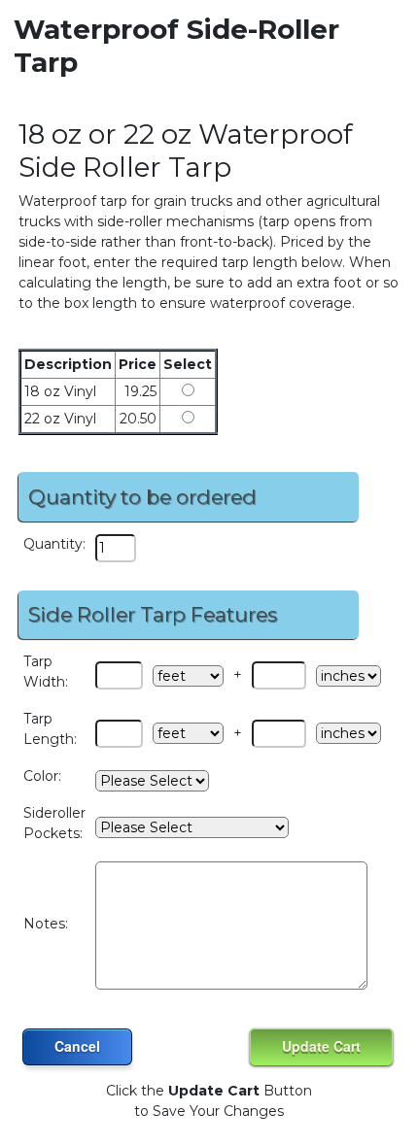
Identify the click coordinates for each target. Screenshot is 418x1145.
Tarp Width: (45, 671)
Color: (42, 776)
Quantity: (54, 544)
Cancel (77, 1046)
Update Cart (321, 1046)
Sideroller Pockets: (54, 823)
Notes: (45, 923)
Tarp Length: (50, 729)
